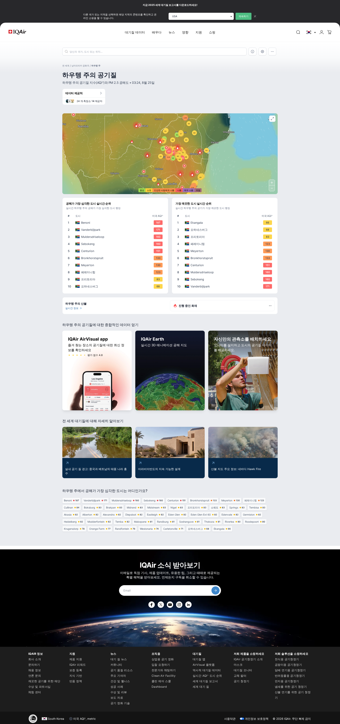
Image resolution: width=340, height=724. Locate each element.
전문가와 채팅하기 (164, 670)
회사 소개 (34, 659)
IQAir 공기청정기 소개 (248, 659)
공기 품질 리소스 (121, 670)
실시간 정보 (71, 308)
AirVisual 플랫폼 (204, 664)
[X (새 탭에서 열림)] (161, 604)
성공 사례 (116, 686)
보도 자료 (116, 697)
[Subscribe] (215, 590)
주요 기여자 (118, 675)
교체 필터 (240, 675)
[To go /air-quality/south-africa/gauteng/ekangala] (225, 222)
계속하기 (243, 16)
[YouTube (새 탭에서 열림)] (170, 604)
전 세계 (65, 65)
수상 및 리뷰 (118, 692)
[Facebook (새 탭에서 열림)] (151, 604)
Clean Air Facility (163, 675)
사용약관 (230, 718)
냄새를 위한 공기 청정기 (291, 686)
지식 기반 (75, 675)
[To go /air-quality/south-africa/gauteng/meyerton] (116, 265)
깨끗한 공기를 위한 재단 (44, 681)
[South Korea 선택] (310, 32)
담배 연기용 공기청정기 (290, 670)
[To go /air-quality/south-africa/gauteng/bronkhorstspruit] (116, 258)
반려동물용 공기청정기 (290, 675)
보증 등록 (75, 670)
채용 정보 (34, 670)
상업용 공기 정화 (163, 659)
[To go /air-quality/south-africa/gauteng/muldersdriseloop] (116, 236)
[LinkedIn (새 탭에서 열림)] (188, 604)
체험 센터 (34, 692)
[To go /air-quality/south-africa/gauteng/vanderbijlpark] (116, 229)
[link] (298, 32)
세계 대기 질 (201, 686)
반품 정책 (75, 681)
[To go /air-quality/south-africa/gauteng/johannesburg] (116, 286)
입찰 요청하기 (161, 664)
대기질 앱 (199, 659)
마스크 (238, 664)
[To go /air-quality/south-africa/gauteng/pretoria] (116, 279)
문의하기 (34, 664)
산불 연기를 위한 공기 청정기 (293, 694)
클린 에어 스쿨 (161, 681)
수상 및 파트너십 (39, 686)
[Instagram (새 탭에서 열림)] (179, 604)
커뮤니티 (116, 664)
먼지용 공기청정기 (287, 681)
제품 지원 (75, 659)
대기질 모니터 (243, 670)
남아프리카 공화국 (80, 65)
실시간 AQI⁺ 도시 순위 (207, 675)
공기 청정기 (241, 681)
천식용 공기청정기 (287, 659)
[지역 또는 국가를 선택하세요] (310, 32)
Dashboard (159, 686)
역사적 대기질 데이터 (207, 670)
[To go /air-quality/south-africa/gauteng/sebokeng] (116, 243)
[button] (147, 155)
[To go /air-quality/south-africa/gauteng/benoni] (116, 222)
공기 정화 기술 (120, 703)
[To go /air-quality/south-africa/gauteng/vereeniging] (116, 272)
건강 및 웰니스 (120, 681)
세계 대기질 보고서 (205, 681)
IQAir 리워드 (77, 664)
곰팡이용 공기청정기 (288, 664)
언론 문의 (34, 675)
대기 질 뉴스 (118, 659)
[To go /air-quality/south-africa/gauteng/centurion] (116, 250)
